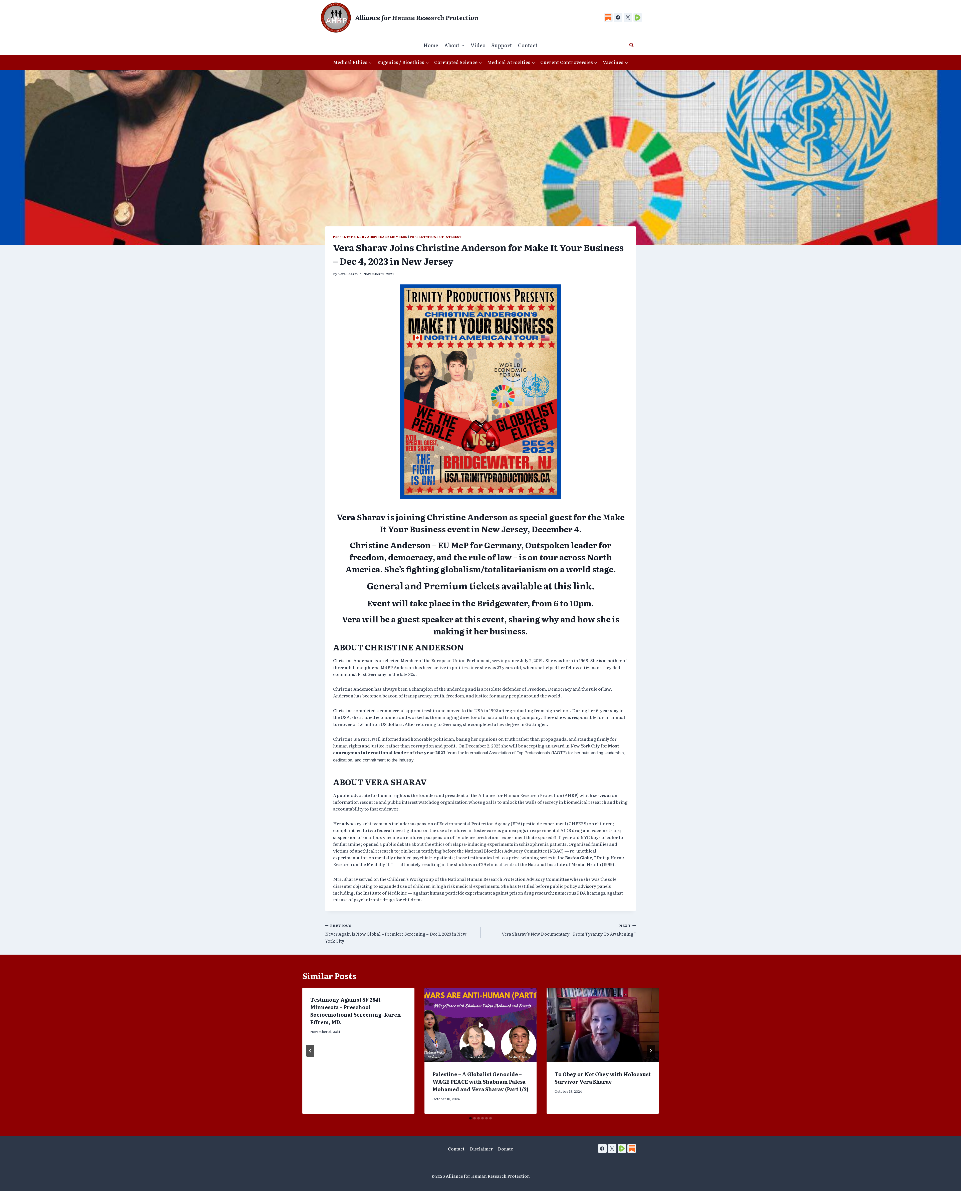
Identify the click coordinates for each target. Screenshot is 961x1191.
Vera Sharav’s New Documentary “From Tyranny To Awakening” (569, 930)
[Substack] (608, 17)
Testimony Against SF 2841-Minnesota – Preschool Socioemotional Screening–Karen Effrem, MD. (355, 1011)
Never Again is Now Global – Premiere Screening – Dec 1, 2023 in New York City (395, 933)
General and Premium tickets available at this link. (481, 585)
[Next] (651, 1051)
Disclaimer (481, 1148)
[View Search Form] (631, 45)
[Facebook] (618, 17)
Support (502, 45)
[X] (628, 17)
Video (478, 45)
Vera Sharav (348, 273)
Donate (505, 1148)
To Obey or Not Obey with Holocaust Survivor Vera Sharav (603, 1077)
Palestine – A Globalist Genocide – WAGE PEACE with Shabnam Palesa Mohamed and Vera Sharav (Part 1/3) (480, 1081)
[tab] (470, 1118)
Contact (528, 45)
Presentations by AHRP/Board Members (370, 236)
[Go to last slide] (310, 1051)
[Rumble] (637, 17)
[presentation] (480, 1025)
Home (430, 45)
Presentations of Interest (435, 236)
